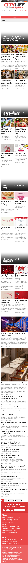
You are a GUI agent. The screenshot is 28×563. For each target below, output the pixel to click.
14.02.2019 (4, 212)
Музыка (4, 539)
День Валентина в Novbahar (21, 202)
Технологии (5, 541)
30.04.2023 (18, 90)
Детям (16, 519)
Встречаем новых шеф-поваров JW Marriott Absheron (13, 467)
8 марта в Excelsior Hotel (9, 407)
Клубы (19, 526)
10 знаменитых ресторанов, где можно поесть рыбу (6, 130)
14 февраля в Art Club (20, 228)
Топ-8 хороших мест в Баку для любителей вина (6, 81)
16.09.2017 (4, 453)
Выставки (9, 519)
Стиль (17, 543)
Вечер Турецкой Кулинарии (10, 450)
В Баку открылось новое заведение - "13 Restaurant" (13, 432)
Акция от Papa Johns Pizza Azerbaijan (6, 203)
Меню (14, 17)
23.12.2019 (4, 166)
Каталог (5, 524)
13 (21, 500)
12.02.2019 (18, 210)
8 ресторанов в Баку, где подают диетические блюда (20, 57)
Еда (15, 539)
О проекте (7, 506)
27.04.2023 (6, 115)
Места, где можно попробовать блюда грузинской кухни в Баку (7, 57)
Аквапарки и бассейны (8, 536)
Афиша (4, 515)
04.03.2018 (4, 411)
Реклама (14, 506)
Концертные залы (7, 530)
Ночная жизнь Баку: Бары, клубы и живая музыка (13, 334)
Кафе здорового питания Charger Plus (14, 483)
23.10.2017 (4, 447)
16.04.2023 (4, 139)
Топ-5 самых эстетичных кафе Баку (13, 383)
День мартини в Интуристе (10, 476)
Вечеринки (10, 517)
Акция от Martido (7, 414)
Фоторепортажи (6, 521)
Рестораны (5, 526)
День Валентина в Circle (21, 276)
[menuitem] (14, 17)
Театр (3, 519)
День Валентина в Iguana (21, 301)
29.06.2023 (6, 42)
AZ (4, 10)
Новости (4, 543)
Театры (18, 528)
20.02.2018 (4, 420)
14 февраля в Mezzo (5, 228)
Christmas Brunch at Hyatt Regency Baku (7, 155)
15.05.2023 (4, 90)
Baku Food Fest (20, 154)
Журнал (4, 537)
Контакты (22, 506)
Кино (3, 517)
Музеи (12, 528)
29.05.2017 (4, 487)
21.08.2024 (4, 394)
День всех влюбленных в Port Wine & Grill (13, 423)
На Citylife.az (23, 10)
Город (9, 539)
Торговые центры (12, 532)
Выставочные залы (7, 534)
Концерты (17, 517)
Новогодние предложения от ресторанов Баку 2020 (20, 130)
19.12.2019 (18, 140)
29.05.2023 (18, 68)
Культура (11, 543)
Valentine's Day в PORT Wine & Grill (7, 276)
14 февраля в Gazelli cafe (5, 301)
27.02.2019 (6, 189)
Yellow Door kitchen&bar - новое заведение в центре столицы (11, 443)
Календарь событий (7, 522)
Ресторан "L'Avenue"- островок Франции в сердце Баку (11, 397)
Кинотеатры (5, 528)
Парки (3, 532)
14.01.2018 (4, 439)
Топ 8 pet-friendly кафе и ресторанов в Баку (21, 81)
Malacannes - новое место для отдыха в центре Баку (14, 490)
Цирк (15, 530)
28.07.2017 (4, 463)
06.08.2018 (4, 404)
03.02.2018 (4, 429)
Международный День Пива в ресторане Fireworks (11, 456)
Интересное (13, 541)
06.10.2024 (4, 346)
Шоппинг (12, 526)
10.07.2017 (4, 474)
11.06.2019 (18, 162)
